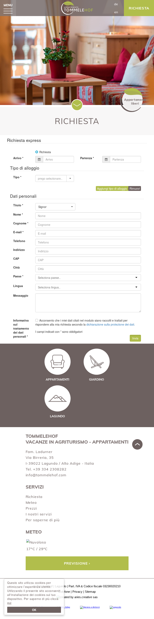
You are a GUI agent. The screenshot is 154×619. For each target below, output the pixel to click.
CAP (16, 259)
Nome (18, 214)
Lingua (18, 286)
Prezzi (31, 508)
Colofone (64, 591)
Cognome (20, 223)
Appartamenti (57, 379)
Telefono (19, 241)
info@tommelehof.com (46, 475)
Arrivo (18, 158)
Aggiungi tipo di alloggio (112, 188)
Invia (135, 338)
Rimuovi (135, 188)
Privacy (77, 591)
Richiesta (34, 496)
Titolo (18, 205)
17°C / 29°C (37, 549)
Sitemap (90, 591)
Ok (34, 610)
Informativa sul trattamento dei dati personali (21, 328)
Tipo (17, 177)
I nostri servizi (39, 514)
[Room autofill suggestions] (70, 178)
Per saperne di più (43, 520)
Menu (8, 5)
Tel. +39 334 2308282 (46, 469)
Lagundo (57, 416)
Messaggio (20, 295)
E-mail (18, 232)
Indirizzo (19, 250)
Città (16, 267)
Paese (18, 276)
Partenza (87, 158)
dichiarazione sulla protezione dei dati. (110, 324)
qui (9, 603)
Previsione (76, 563)
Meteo (31, 502)
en (116, 12)
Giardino (96, 379)
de (116, 4)
